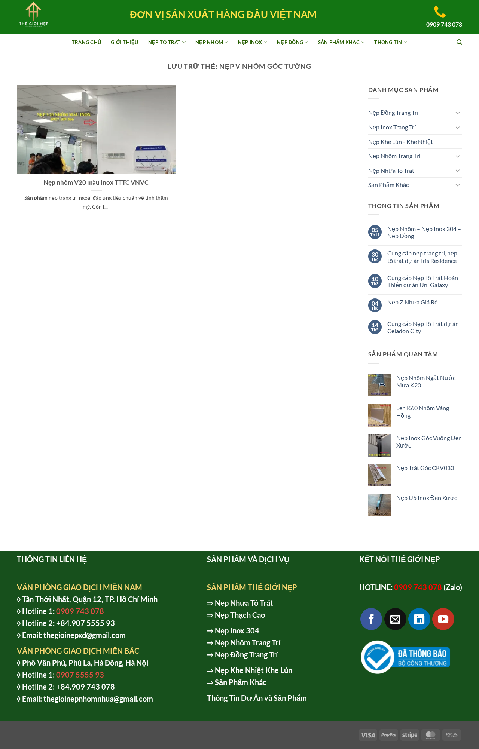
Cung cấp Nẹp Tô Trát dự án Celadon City (423, 327)
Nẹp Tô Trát (164, 42)
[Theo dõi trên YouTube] (443, 619)
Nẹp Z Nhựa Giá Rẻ (412, 302)
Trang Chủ (86, 42)
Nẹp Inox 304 (237, 630)
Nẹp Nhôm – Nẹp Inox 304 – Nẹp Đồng (424, 232)
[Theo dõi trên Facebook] (371, 619)
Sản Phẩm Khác (339, 42)
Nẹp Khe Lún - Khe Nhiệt (400, 141)
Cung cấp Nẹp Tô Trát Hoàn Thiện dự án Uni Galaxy (422, 281)
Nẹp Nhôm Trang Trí (394, 155)
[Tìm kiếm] (459, 42)
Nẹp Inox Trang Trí (392, 127)
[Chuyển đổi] (457, 112)
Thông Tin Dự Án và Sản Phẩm (257, 697)
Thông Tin (388, 42)
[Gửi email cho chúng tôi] (395, 619)
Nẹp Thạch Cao (240, 614)
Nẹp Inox (250, 42)
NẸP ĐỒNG (290, 42)
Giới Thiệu (124, 42)
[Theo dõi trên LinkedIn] (419, 619)
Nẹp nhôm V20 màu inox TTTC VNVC (96, 182)
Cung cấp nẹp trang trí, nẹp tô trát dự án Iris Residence (422, 256)
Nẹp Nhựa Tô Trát (391, 170)
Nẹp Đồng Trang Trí (393, 112)
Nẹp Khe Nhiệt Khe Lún (253, 670)
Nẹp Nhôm (209, 42)
